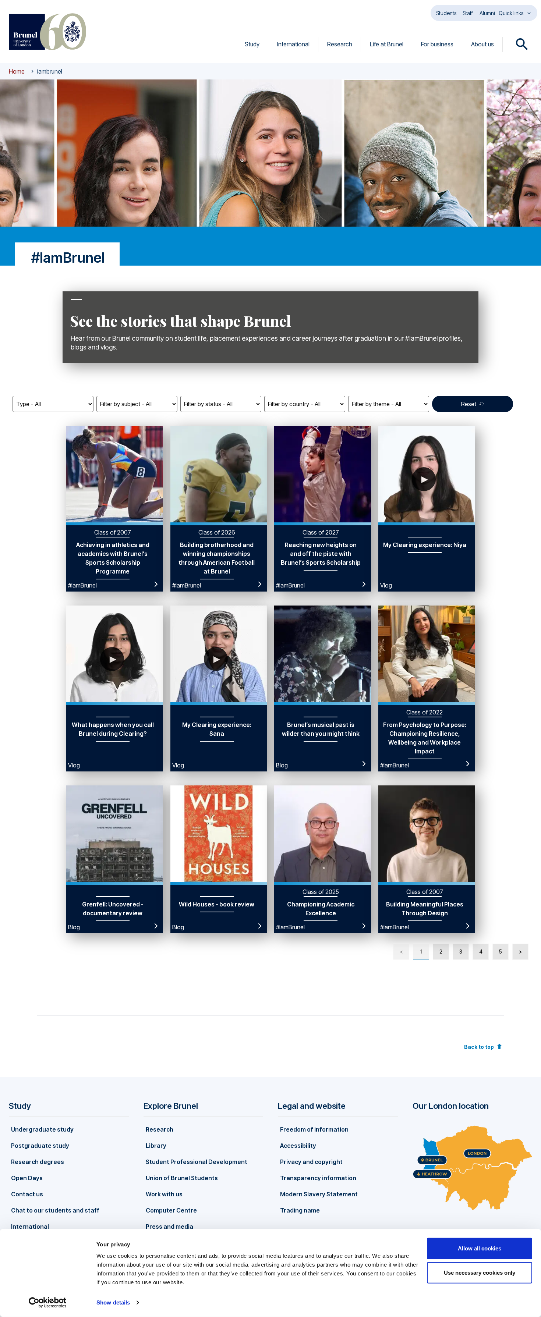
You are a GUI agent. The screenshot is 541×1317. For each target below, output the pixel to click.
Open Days (27, 1178)
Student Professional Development (196, 1161)
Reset (468, 404)
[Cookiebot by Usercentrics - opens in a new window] (47, 1302)
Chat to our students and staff (55, 1210)
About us (482, 44)
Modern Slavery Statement (319, 1194)
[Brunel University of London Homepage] (47, 32)
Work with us (164, 1194)
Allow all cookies (479, 1248)
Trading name (300, 1210)
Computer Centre (171, 1210)
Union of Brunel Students (182, 1178)
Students (446, 13)
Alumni (487, 13)
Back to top (479, 1047)
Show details (113, 1302)
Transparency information (318, 1178)
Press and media (169, 1226)
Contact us (27, 1194)
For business (437, 44)
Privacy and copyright (311, 1161)
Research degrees (37, 1161)
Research (339, 44)
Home (17, 71)
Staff (468, 13)
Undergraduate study (42, 1129)
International (293, 44)
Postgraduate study (40, 1145)
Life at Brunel (386, 44)
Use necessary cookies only (479, 1272)
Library (156, 1145)
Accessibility (298, 1145)
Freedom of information (314, 1129)
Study (252, 44)
